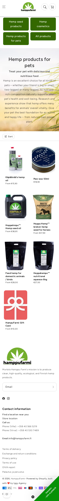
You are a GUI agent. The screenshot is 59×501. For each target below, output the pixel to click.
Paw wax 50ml (41, 179)
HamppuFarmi (18, 478)
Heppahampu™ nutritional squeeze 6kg (42, 276)
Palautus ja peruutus (13, 472)
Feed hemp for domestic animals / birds (15, 276)
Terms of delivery (11, 449)
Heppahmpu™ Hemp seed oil (13, 227)
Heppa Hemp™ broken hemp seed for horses (42, 226)
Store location (9, 418)
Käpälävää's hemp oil (15, 179)
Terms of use (9, 462)
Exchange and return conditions (19, 453)
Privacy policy (9, 458)
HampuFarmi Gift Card (15, 324)
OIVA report (8, 467)
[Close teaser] (32, 496)
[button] (3, 6)
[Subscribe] (53, 387)
